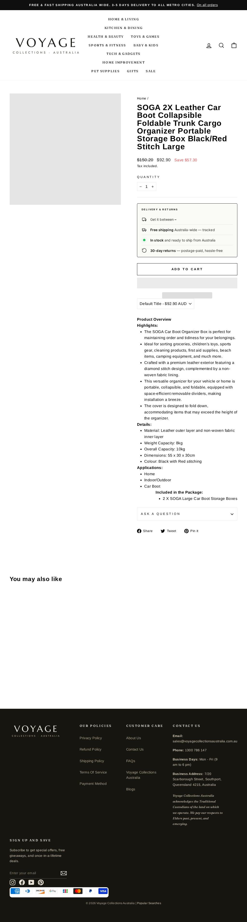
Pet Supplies (105, 71)
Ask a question (160, 514)
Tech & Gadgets (123, 54)
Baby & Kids (145, 45)
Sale (151, 71)
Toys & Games (145, 36)
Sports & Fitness (107, 45)
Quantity (148, 177)
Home (141, 98)
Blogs (130, 789)
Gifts (133, 71)
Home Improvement (123, 62)
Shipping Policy (92, 761)
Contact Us (135, 749)
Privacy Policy (91, 738)
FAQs (130, 761)
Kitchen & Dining (123, 28)
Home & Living (123, 19)
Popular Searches (149, 903)
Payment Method (93, 784)
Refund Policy (91, 749)
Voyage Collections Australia (141, 775)
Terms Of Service (93, 772)
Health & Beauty (106, 36)
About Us (133, 738)
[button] (187, 283)
